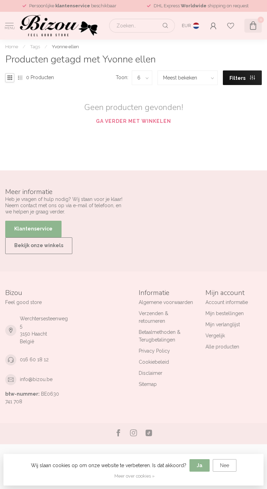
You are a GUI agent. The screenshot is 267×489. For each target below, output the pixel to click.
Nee (224, 465)
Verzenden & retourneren (153, 317)
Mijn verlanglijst (222, 324)
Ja (199, 465)
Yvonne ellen (65, 46)
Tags (35, 46)
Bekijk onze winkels (38, 245)
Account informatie (226, 302)
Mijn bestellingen (224, 313)
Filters (237, 78)
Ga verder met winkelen (133, 121)
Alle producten (222, 346)
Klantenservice (33, 228)
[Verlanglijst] (230, 26)
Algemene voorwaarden (166, 302)
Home (11, 46)
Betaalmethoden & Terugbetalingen (159, 336)
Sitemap (148, 384)
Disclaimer (150, 373)
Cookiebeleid (154, 362)
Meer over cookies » (134, 476)
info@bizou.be (36, 379)
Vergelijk (215, 335)
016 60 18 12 (34, 359)
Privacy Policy (154, 351)
